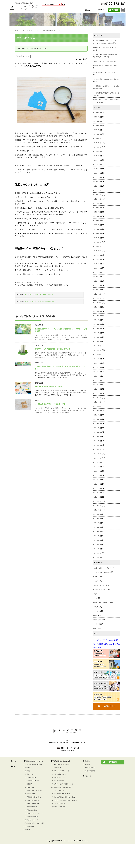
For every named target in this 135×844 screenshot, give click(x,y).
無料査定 (27, 829)
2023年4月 (97, 121)
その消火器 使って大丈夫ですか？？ (38, 294)
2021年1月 (97, 238)
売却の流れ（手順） (31, 793)
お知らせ (14, 766)
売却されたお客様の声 (31, 820)
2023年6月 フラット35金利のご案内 (105, 61)
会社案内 (87, 761)
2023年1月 (97, 134)
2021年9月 (97, 203)
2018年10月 (98, 354)
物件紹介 (97, 611)
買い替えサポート (32, 774)
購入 (95, 628)
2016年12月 (98, 449)
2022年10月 (98, 147)
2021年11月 (98, 195)
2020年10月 (98, 251)
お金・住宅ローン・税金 (101, 568)
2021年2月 (97, 233)
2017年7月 (97, 419)
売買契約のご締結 (32, 807)
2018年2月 (97, 389)
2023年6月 (97, 112)
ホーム (14, 761)
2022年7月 (97, 160)
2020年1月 (97, 290)
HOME (17, 30)
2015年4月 (97, 536)
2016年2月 (97, 493)
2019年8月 (97, 311)
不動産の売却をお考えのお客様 (34, 761)
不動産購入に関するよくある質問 (61, 787)
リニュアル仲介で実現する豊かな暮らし (65, 800)
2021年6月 (97, 216)
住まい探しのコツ (59, 780)
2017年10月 (98, 406)
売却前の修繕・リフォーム (34, 790)
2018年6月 (97, 372)
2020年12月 (98, 242)
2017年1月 (97, 445)
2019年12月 (98, 294)
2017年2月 (97, 441)
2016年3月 (97, 488)
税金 (99, 647)
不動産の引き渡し (32, 810)
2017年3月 (97, 436)
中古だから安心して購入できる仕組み (65, 797)
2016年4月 (97, 484)
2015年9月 (97, 514)
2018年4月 (97, 380)
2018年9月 (97, 359)
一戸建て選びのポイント (61, 774)
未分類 (96, 607)
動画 (95, 594)
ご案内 (96, 581)
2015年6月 (97, 527)
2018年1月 (97, 393)
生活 (95, 615)
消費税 (110, 644)
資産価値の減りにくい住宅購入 (63, 793)
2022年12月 (98, 138)
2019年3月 (97, 333)
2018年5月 (97, 376)
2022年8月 (97, 156)
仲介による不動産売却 (33, 800)
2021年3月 (97, 229)
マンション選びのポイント (61, 771)
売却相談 (27, 771)
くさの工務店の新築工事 (101, 572)
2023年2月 (97, 130)
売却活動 (27, 767)
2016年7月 (97, 471)
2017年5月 (97, 428)
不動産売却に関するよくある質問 (34, 823)
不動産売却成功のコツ (33, 780)
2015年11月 (98, 505)
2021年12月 (98, 190)
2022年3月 (97, 177)
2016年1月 (97, 497)
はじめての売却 (31, 777)
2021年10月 (98, 199)
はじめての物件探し (59, 803)
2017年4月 (97, 432)
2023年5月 (97, 117)
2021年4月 (97, 225)
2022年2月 (97, 182)
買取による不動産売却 (33, 803)
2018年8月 (97, 363)
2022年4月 (97, 173)
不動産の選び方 (56, 767)
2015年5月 (97, 531)
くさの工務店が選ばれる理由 (33, 764)
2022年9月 (97, 151)
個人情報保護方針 (90, 771)
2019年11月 (98, 298)
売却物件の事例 (29, 826)
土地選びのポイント (59, 777)
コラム (96, 576)
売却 (95, 598)
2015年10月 (98, 510)
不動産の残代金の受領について (36, 813)
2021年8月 (97, 207)
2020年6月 (97, 268)
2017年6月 (97, 423)
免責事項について (90, 767)
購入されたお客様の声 (58, 807)
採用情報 (87, 764)
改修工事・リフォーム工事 (102, 602)
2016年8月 (97, 467)
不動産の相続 (30, 787)
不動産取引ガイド (22, 56)
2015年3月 (97, 540)
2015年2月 (97, 544)
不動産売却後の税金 (32, 816)
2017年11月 (98, 402)
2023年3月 (97, 125)
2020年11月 (98, 246)
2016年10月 (98, 458)
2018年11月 (98, 350)
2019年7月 (97, 315)
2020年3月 (97, 281)
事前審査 (111, 640)
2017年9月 (97, 410)
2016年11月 (98, 454)
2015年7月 (97, 523)
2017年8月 (97, 415)
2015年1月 (97, 549)
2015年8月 (97, 518)
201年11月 (97, 557)
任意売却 (29, 784)
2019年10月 (98, 302)
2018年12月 (98, 346)
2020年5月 (97, 272)
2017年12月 (98, 398)
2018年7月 (97, 367)
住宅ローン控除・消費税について (63, 784)
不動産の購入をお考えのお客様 (61, 761)
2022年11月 (98, 143)
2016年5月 (97, 480)
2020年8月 (97, 259)
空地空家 (97, 624)
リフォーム (101, 640)
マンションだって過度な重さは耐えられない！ (42, 301)
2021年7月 (97, 212)
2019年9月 (97, 307)
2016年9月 (97, 462)
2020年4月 (97, 277)
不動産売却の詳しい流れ (34, 797)
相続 (115, 644)
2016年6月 (97, 475)
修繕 (106, 644)
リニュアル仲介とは (58, 790)
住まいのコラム (27, 30)
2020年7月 (97, 264)
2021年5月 (97, 220)
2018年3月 (97, 385)
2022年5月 (97, 169)
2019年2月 (97, 337)
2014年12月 (98, 553)
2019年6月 (97, 320)
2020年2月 (97, 285)
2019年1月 (97, 341)
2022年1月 (97, 186)
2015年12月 (98, 501)
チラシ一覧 (88, 776)
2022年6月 (97, 164)
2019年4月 (97, 328)
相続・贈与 (97, 620)
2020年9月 (97, 255)
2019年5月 (97, 324)
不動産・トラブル (99, 585)
